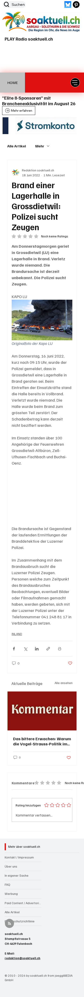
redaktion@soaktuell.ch (22, 958)
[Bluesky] (67, 4)
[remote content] (42, 495)
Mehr (39, 146)
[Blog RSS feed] (9, 923)
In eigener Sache (16, 875)
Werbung (11, 894)
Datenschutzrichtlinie (20, 921)
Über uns (11, 866)
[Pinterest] (76, 4)
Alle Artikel (16, 146)
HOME (12, 82)
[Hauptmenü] (75, 82)
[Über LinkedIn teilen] (37, 648)
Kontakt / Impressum (19, 857)
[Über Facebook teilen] (14, 648)
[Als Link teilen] (48, 648)
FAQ (7, 884)
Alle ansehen (64, 683)
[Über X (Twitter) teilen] (25, 648)
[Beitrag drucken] (59, 648)
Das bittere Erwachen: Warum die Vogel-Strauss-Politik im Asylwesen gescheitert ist (42, 741)
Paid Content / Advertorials (23, 903)
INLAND (17, 634)
